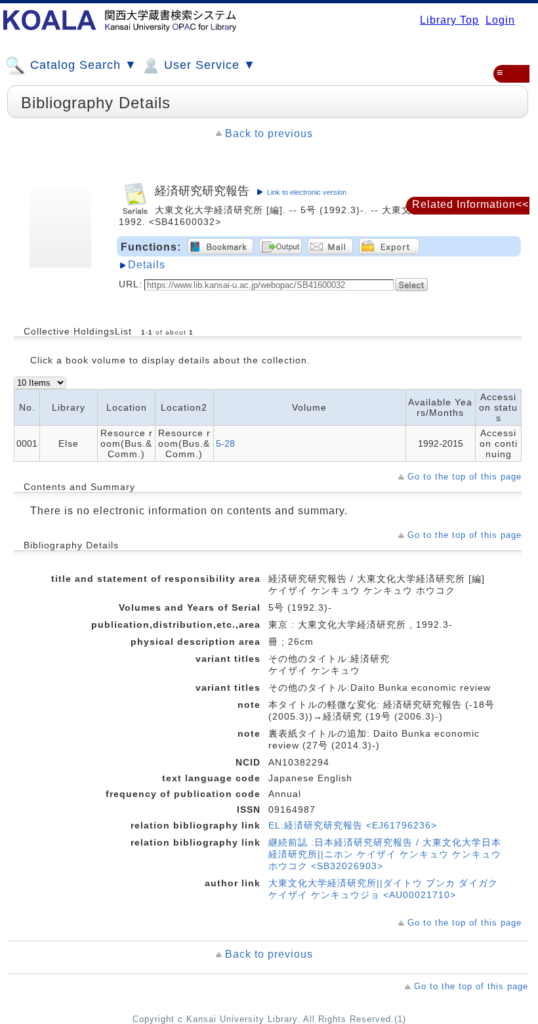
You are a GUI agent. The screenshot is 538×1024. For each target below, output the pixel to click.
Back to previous (269, 133)
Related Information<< (470, 204)
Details (146, 264)
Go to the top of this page (464, 476)
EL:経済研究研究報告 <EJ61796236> (352, 825)
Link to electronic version (306, 192)
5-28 (225, 443)
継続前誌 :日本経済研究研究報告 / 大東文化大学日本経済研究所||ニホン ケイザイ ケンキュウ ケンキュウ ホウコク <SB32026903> (384, 854)
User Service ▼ (208, 65)
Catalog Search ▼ (81, 65)
